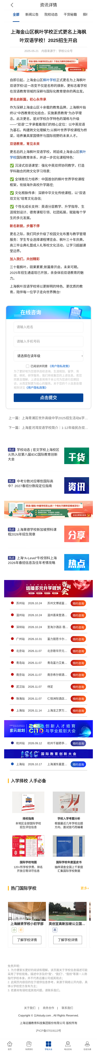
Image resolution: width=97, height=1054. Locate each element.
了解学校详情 (27, 940)
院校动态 (51, 14)
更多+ (85, 888)
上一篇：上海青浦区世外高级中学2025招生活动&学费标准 (49, 418)
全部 (16, 14)
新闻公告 (32, 14)
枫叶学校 (49, 80)
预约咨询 (78, 603)
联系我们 (67, 1007)
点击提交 (48, 397)
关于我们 (29, 1007)
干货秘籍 (70, 14)
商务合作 (48, 1007)
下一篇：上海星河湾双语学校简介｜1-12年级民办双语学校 (49, 428)
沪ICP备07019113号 (48, 1030)
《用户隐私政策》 (59, 366)
